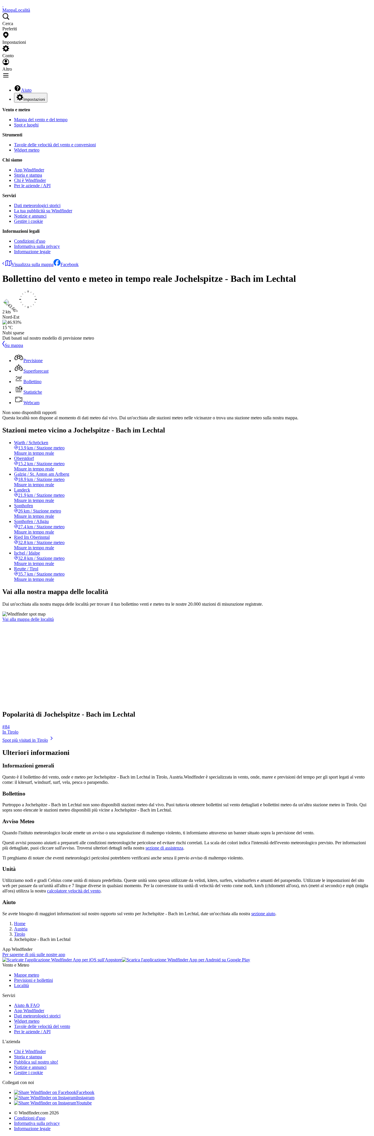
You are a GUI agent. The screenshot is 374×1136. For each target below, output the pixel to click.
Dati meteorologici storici (37, 205)
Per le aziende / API (32, 185)
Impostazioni (34, 99)
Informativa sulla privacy (37, 246)
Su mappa (14, 345)
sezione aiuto (263, 913)
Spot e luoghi (26, 124)
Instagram (85, 1097)
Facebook (69, 264)
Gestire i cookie (28, 221)
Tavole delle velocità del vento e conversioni (55, 144)
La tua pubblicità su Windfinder (43, 210)
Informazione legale (32, 251)
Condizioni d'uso (29, 241)
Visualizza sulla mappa (32, 264)
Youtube (84, 1102)
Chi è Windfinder (30, 180)
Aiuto (26, 90)
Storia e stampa (28, 175)
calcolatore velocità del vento (74, 890)
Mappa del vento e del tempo (40, 119)
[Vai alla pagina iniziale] (3, 4)
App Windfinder (29, 169)
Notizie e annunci (30, 215)
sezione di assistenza (164, 847)
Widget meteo (26, 149)
